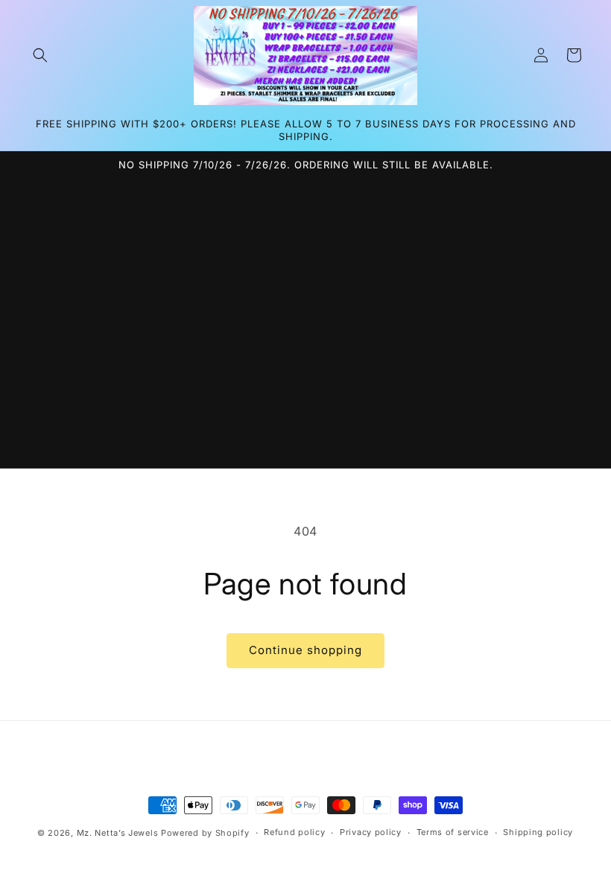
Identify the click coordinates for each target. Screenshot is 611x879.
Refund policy (294, 832)
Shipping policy (538, 832)
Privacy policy (371, 832)
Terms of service (453, 832)
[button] (40, 55)
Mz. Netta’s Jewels (118, 833)
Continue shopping (305, 650)
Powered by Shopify (205, 833)
